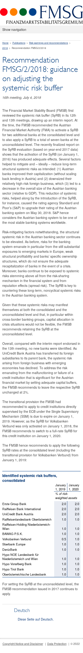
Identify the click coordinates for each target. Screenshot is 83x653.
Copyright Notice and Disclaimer (23, 644)
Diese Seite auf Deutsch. (36, 619)
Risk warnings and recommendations (48, 43)
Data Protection (57, 644)
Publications (18, 43)
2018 (5, 48)
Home (5, 43)
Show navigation (14, 29)
